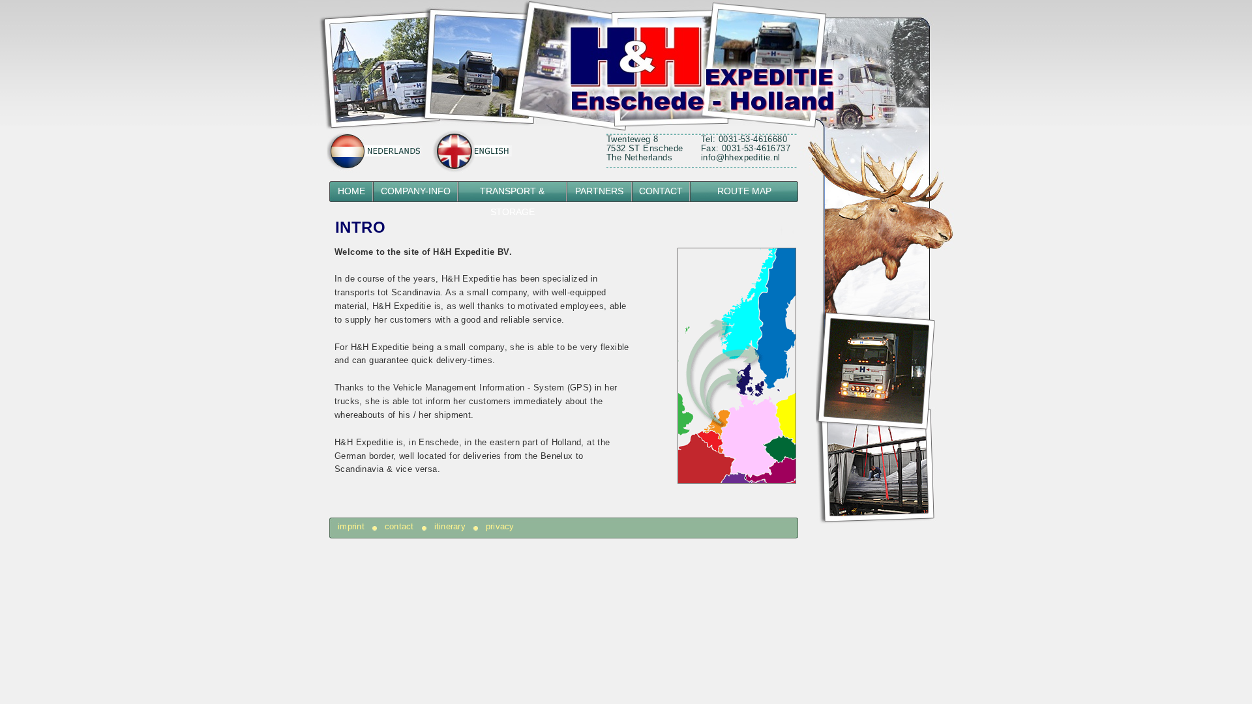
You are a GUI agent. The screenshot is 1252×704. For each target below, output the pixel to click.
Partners (599, 191)
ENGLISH (471, 151)
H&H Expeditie (659, 67)
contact (399, 526)
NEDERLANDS (375, 151)
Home (351, 191)
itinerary (450, 526)
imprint (351, 526)
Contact (661, 191)
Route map (744, 191)
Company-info (416, 191)
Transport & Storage (512, 194)
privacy (500, 526)
